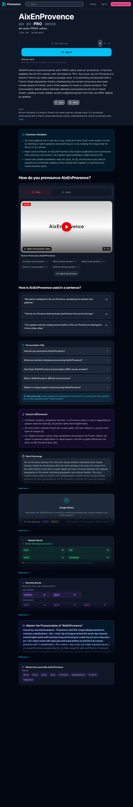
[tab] (36, 192)
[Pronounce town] (63, 550)
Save (61, 102)
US (100, 43)
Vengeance (28, 680)
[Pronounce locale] (63, 558)
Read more (23, 488)
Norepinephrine (78, 675)
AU (109, 43)
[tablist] (66, 192)
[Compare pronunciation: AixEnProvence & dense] (78, 605)
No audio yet (61, 43)
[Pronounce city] (108, 550)
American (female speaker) (66, 267)
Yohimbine (63, 675)
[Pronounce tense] (44, 605)
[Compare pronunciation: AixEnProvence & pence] (78, 594)
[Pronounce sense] (104, 605)
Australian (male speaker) (36, 261)
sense (44, 675)
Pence (35, 675)
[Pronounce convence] (44, 594)
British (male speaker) (93, 261)
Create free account (120, 4)
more (21, 119)
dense (26, 675)
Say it (68, 52)
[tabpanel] (66, 238)
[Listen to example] (106, 299)
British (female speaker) (65, 261)
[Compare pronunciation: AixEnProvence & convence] (48, 594)
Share (75, 102)
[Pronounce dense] (74, 605)
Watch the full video (68, 274)
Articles (93, 4)
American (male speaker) (35, 267)
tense (53, 675)
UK (105, 43)
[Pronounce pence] (74, 594)
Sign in (104, 4)
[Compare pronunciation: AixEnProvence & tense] (48, 605)
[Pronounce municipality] (108, 558)
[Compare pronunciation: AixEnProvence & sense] (108, 605)
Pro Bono (92, 675)
